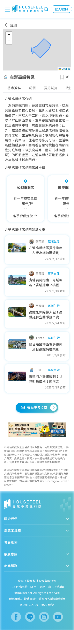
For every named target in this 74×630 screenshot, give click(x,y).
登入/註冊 (61, 9)
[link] (37, 429)
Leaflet (65, 68)
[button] (9, 35)
